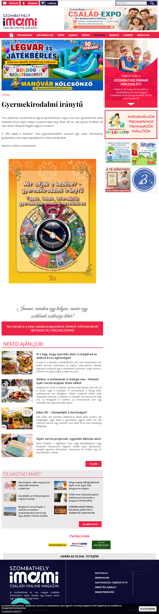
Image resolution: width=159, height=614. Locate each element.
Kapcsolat (101, 573)
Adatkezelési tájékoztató (111, 582)
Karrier (128, 35)
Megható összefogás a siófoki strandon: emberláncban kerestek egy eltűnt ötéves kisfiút (33, 511)
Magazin (99, 35)
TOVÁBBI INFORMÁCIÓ (11, 611)
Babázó (114, 35)
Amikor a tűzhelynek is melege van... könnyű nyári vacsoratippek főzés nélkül (67, 381)
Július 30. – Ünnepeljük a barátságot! (61, 412)
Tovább (93, 463)
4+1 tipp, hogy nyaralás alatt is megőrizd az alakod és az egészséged (66, 356)
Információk (45, 35)
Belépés (32, 3)
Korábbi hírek (90, 524)
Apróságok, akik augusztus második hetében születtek (34, 485)
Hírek (61, 35)
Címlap (11, 35)
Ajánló (73, 35)
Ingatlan (143, 35)
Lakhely (52, 3)
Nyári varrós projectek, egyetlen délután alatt (68, 439)
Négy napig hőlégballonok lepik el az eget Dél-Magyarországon (84, 485)
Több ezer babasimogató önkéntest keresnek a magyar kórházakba (84, 497)
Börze (86, 35)
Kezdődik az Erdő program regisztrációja (33, 497)
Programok (24, 35)
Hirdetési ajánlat (106, 587)
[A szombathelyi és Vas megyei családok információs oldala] (20, 21)
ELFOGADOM (148, 609)
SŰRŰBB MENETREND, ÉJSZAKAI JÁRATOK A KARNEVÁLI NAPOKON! (82, 509)
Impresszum (102, 577)
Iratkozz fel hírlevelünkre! (52, 330)
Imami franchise (104, 592)
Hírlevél (13, 3)
